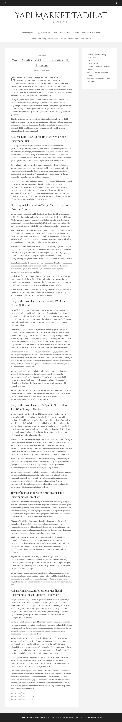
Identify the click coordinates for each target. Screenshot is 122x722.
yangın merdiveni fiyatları (22, 699)
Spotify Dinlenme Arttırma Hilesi (87, 32)
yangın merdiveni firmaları (22, 696)
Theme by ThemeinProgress (62, 717)
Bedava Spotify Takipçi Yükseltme (36, 32)
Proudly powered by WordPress (89, 717)
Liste (55, 32)
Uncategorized (42, 55)
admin (48, 70)
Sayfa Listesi (65, 32)
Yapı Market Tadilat (61, 16)
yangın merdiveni (18, 693)
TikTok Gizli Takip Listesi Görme (44, 39)
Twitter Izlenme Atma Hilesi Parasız (76, 39)
